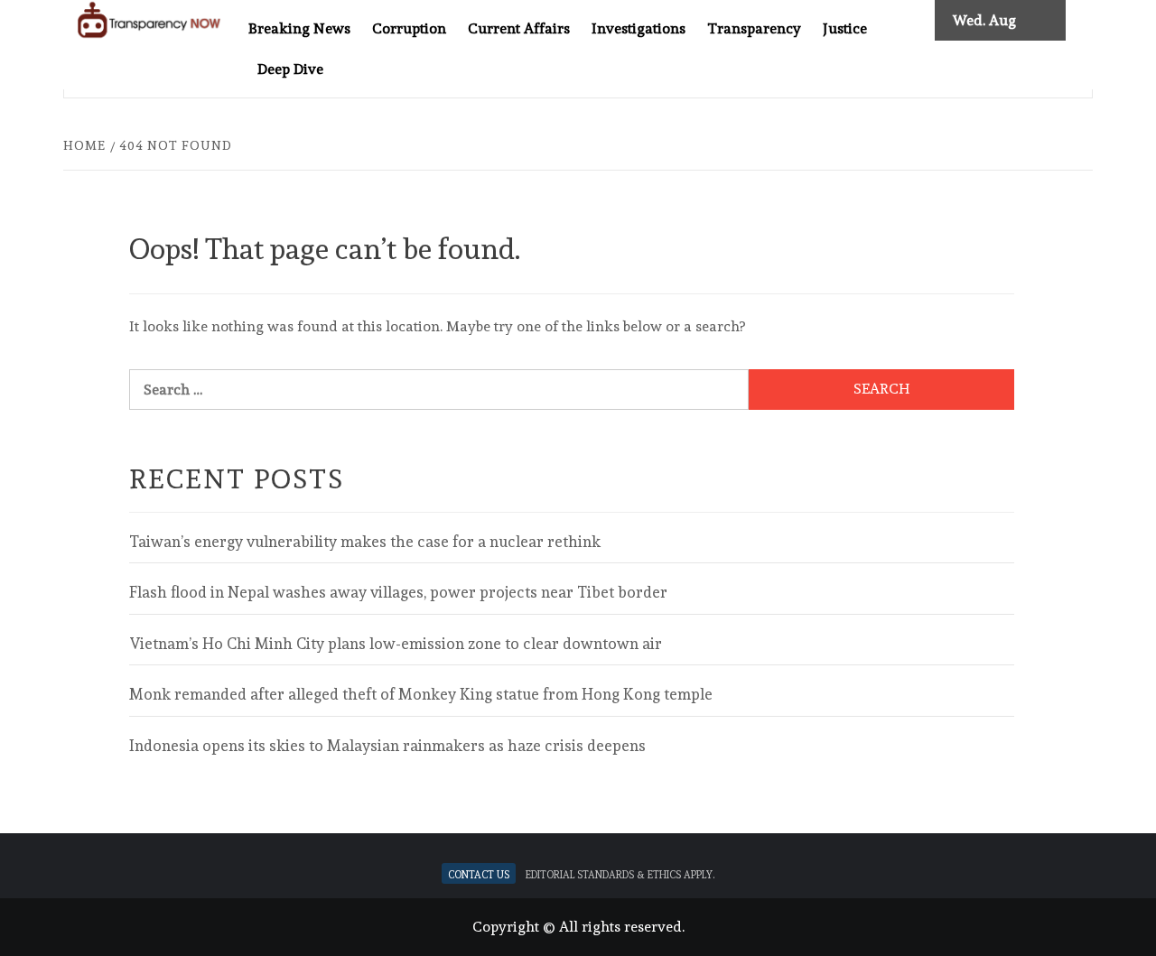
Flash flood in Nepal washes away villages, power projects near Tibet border (398, 592)
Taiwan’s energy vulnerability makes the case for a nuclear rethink (365, 542)
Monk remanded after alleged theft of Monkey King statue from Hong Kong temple (421, 694)
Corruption (409, 28)
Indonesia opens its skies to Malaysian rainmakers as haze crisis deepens (387, 746)
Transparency (754, 28)
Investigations (638, 28)
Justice (845, 28)
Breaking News (299, 28)
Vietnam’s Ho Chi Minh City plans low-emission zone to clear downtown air (395, 644)
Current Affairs (519, 28)
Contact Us (478, 873)
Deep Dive (290, 69)
